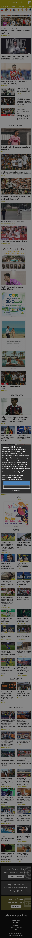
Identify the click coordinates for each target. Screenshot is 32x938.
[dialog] (16, 469)
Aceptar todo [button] (17, 483)
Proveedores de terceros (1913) (15, 462)
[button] (16, 490)
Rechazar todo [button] (16, 487)
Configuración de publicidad (9, 475)
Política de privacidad (20, 479)
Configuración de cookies (8, 479)
